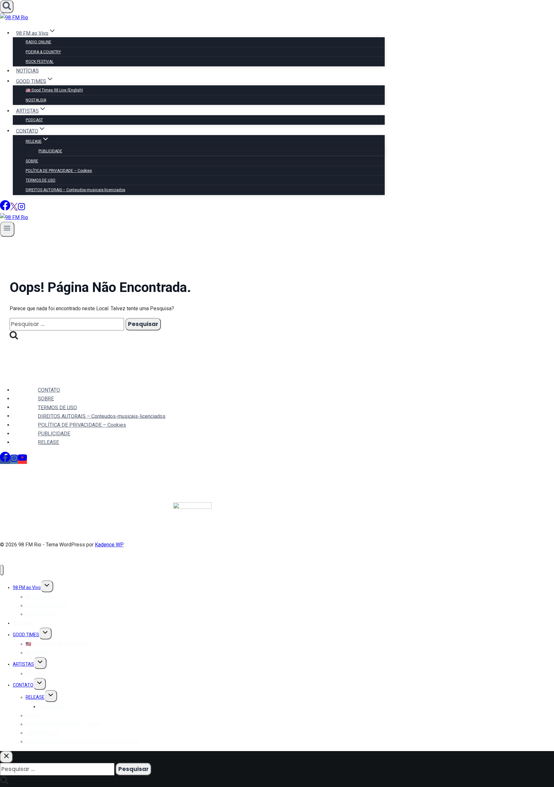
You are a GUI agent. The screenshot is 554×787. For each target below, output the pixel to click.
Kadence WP (109, 545)
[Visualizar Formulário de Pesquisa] (6, 6)
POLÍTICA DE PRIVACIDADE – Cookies (59, 170)
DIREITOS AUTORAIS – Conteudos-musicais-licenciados (75, 190)
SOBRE (32, 161)
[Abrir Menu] (7, 229)
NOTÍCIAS (27, 71)
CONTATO (49, 390)
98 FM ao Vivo (27, 587)
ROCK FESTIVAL (40, 61)
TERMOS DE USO (40, 180)
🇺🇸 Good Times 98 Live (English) (54, 90)
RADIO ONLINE (38, 42)
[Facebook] (5, 209)
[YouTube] (22, 459)
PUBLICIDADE (50, 151)
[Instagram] (21, 209)
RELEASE (48, 442)
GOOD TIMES (26, 634)
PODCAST (34, 120)
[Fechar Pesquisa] (6, 757)
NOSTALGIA (36, 100)
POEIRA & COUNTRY (43, 52)
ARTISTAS (23, 664)
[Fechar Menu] (2, 570)
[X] (14, 209)
